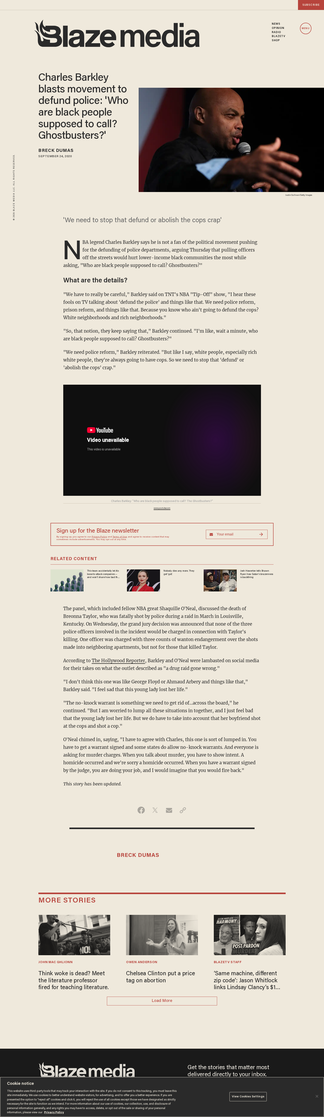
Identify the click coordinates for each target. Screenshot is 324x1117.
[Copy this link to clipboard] (182, 810)
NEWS (276, 24)
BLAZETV (279, 36)
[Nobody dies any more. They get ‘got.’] (143, 580)
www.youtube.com (162, 508)
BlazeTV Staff (228, 962)
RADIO (276, 32)
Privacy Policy (99, 537)
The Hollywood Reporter (118, 660)
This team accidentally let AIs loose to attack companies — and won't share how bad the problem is (103, 574)
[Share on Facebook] (141, 810)
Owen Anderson (141, 962)
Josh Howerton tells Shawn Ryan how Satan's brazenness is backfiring (256, 574)
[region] (162, 1097)
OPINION (278, 28)
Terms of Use (120, 537)
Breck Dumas (56, 151)
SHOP (276, 40)
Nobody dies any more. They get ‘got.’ (179, 572)
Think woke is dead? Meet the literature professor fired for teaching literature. (73, 981)
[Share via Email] (169, 810)
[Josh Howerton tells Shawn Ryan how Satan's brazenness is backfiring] (220, 580)
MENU (305, 28)
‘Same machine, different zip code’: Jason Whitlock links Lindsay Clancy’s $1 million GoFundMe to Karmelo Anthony (245, 981)
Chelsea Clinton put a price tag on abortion (160, 977)
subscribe (311, 5)
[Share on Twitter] (155, 810)
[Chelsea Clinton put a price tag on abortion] (162, 934)
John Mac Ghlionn (55, 962)
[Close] (317, 1096)
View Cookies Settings (248, 1096)
